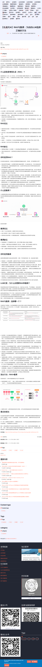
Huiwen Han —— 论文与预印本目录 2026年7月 (12, 470)
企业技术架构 (30, 2)
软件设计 (24, 12)
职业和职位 (5, 18)
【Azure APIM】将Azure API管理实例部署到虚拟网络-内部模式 (15, 496)
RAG (11, 450)
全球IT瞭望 (3, 553)
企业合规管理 (5, 8)
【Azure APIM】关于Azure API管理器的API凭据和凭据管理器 (15, 485)
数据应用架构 (13, 4)
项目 (39, 12)
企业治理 (12, 8)
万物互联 (21, 10)
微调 (16, 450)
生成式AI (4, 56)
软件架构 (34, 4)
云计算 (39, 8)
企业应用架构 (37, 2)
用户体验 (37, 14)
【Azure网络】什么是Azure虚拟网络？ (10, 481)
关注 (29, 16)
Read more (3, 455)
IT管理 (4, 16)
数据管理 (33, 6)
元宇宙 (26, 10)
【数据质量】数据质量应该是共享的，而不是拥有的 (13, 462)
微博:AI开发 (3, 572)
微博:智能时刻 (4, 575)
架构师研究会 (3, 561)
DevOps (30, 12)
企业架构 (14, 2)
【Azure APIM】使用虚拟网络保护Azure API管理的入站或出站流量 (16, 492)
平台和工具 (5, 14)
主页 (3, 2)
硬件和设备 (20, 14)
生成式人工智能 (13, 10)
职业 (37, 16)
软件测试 (18, 12)
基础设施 (4, 12)
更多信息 (7, 665)
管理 (18, 16)
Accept (29, 661)
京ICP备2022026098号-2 (11, 538)
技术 (31, 14)
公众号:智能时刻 (4, 567)
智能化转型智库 (4, 558)
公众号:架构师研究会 (5, 570)
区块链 (32, 10)
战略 (14, 16)
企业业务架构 (22, 2)
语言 (2, 43)
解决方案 (24, 16)
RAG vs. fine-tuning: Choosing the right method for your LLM (14, 49)
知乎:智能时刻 (4, 581)
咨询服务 (12, 18)
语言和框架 (13, 14)
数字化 (8, 2)
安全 (37, 10)
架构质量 (28, 4)
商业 (9, 16)
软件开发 (11, 12)
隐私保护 (27, 8)
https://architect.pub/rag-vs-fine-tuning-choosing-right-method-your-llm (21, 432)
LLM (22, 450)
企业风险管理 (20, 8)
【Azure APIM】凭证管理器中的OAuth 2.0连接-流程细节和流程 (15, 489)
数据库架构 (20, 6)
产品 (26, 14)
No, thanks (34, 661)
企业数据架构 (5, 4)
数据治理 (27, 6)
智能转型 (33, 8)
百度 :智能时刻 (4, 578)
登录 (2, 436)
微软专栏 (18, 18)
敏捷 (35, 12)
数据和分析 (13, 6)
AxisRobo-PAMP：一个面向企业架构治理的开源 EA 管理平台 (15, 473)
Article (3, 510)
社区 (33, 16)
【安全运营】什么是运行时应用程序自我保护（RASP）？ (14, 466)
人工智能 (4, 10)
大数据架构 (5, 6)
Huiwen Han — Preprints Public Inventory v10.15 (13, 477)
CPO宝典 (2, 550)
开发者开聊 (3, 555)
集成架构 (21, 4)
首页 (8, 33)
